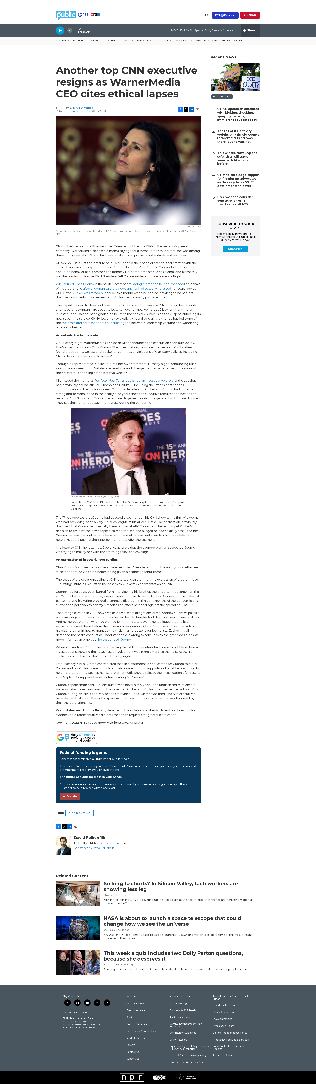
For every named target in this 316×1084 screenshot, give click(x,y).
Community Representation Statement (186, 1025)
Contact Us (132, 1052)
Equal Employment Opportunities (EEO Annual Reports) (189, 1047)
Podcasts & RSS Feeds (183, 1010)
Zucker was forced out (89, 293)
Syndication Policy (223, 1026)
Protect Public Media (213, 40)
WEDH (66, 1021)
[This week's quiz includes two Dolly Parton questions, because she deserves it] (78, 962)
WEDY (90, 1021)
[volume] (70, 30)
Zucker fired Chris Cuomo (75, 284)
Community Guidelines (183, 1033)
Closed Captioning (223, 1012)
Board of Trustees (136, 1024)
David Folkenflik (81, 107)
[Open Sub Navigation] (68, 41)
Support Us (132, 1059)
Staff (129, 1017)
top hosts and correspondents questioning (93, 323)
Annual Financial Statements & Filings (230, 997)
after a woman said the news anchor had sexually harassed (127, 288)
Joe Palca (109, 929)
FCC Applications (222, 1019)
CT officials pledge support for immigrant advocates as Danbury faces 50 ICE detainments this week (238, 180)
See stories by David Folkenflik (94, 848)
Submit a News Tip (180, 996)
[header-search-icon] (207, 15)
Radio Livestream (180, 1017)
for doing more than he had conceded (157, 284)
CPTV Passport (178, 1040)
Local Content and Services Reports (228, 1047)
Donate (251, 15)
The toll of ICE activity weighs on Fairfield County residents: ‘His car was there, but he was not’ (238, 136)
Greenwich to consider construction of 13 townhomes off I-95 (235, 200)
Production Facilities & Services (231, 1040)
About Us (131, 996)
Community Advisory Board (142, 1031)
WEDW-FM (68, 1024)
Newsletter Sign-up (181, 1003)
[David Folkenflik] (63, 845)
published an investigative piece (134, 380)
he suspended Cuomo (114, 639)
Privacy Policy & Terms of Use (187, 1062)
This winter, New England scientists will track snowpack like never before (237, 158)
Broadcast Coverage (224, 1005)
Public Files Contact (72, 1027)
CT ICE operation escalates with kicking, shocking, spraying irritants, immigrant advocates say (238, 114)
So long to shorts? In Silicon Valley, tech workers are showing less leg (171, 886)
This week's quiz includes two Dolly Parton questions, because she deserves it (173, 956)
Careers (130, 1045)
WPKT (86, 1024)
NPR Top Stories (79, 812)
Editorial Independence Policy (230, 1033)
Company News (135, 1003)
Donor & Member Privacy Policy (188, 1055)
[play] (60, 30)
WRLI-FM (95, 1024)
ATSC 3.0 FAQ (90, 1027)
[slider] (75, 30)
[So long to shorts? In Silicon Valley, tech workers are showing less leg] (78, 893)
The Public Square (223, 1055)
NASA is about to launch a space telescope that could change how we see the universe (172, 921)
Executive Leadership (138, 1010)
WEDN (74, 1021)
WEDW (82, 1021)
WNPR (78, 1024)
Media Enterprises (136, 1038)
